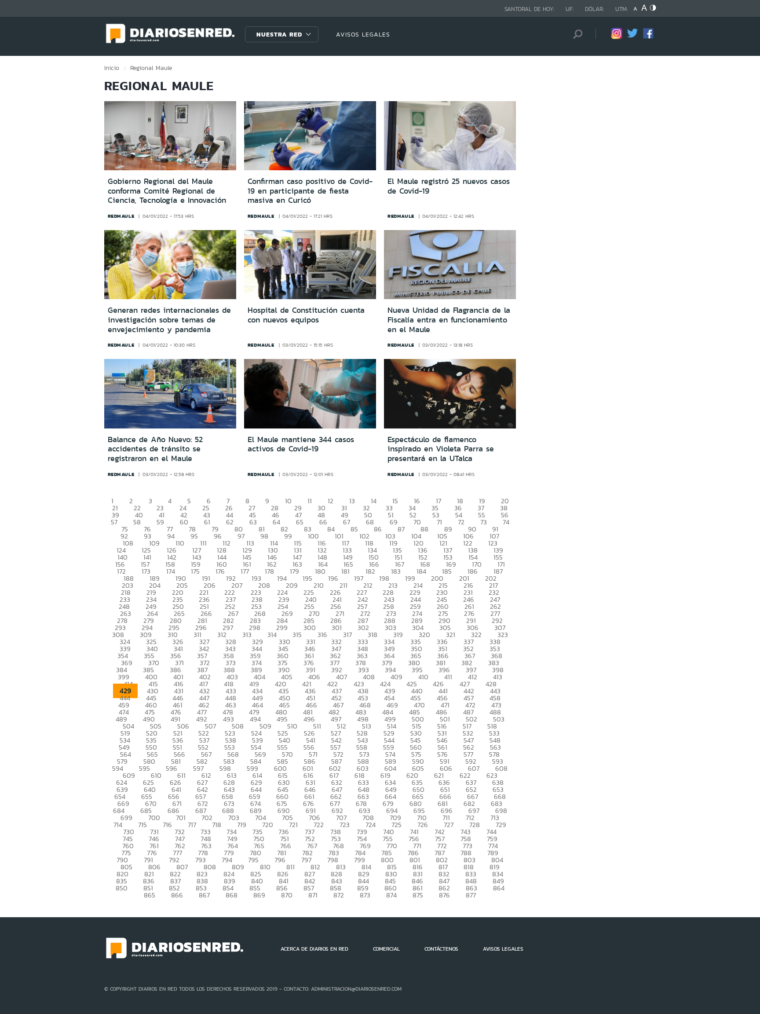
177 (245, 571)
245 (442, 599)
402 (205, 676)
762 (180, 845)
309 (146, 634)
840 (257, 881)
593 (497, 761)
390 (284, 669)
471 (445, 705)
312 (222, 634)
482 (334, 712)
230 (442, 592)
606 (446, 768)
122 (467, 543)
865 (149, 895)
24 (182, 507)
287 (363, 620)
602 (335, 768)
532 (468, 733)
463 (230, 705)
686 (173, 810)
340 (152, 648)
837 (175, 881)
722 (319, 824)
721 (293, 824)
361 (309, 655)
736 (283, 831)
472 (470, 705)
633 (363, 782)
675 (282, 803)
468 (365, 705)
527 (336, 733)
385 (148, 669)
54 (458, 515)
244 (415, 599)
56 (504, 515)
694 (392, 810)
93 (147, 536)
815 (392, 866)
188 (129, 578)
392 (336, 669)
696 (447, 810)
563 (495, 747)
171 (501, 564)
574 (390, 754)
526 (309, 733)
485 (414, 712)
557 (335, 747)
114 (274, 543)
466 (311, 705)
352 (468, 648)
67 (346, 522)
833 (470, 874)
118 (369, 543)
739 (362, 831)
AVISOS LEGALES (363, 34)
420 (280, 683)
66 (323, 522)
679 (388, 803)
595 (144, 768)
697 (473, 810)
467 (338, 705)
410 (423, 676)
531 (442, 733)
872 (338, 895)
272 (365, 613)
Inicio (111, 68)
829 (363, 874)
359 (255, 655)
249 (151, 606)
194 (282, 578)
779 (229, 852)
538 (230, 740)
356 (175, 655)
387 (202, 669)
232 (494, 592)
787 (440, 852)
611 (181, 775)
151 (398, 557)
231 (468, 592)
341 (178, 648)
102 (364, 536)
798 (332, 859)
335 (415, 641)
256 (335, 606)
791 (148, 859)
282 (228, 620)
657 (200, 796)
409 (396, 676)
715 (142, 824)
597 (198, 768)
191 (206, 578)
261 (469, 606)
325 (151, 641)
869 (259, 895)
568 (233, 754)
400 (151, 676)
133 (347, 550)
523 (230, 733)
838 (202, 881)
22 (137, 507)
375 (283, 662)
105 (442, 536)
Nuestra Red (279, 34)
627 (202, 782)
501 (445, 719)
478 (228, 712)
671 (177, 803)
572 (338, 754)
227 (362, 592)
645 (283, 789)
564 (125, 754)
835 (121, 881)
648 (363, 789)
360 (283, 655)
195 (307, 578)
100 (313, 536)
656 (173, 796)
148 (322, 557)
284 (282, 620)
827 (309, 874)
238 (257, 599)
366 (443, 655)
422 (332, 683)
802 (442, 859)
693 (364, 810)
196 (333, 578)
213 (393, 585)
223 (256, 592)
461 (178, 705)
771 (417, 845)
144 (222, 557)
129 (247, 550)
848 (471, 881)
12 (330, 500)
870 (286, 895)
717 (192, 824)
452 (336, 698)
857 (308, 888)
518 (492, 726)
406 (314, 676)
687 (200, 810)
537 (204, 740)
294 (147, 627)
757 (440, 838)
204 (155, 585)
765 (259, 845)
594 (117, 768)
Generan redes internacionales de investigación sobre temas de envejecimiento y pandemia (169, 319)
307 (499, 627)
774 (493, 845)
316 (322, 634)
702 (206, 817)
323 (502, 634)
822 (175, 874)
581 (176, 761)
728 (474, 824)
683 (496, 803)
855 (254, 888)
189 (155, 578)
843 (336, 881)
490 (149, 719)
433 (231, 691)
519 (125, 733)
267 (233, 613)
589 (390, 761)
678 (361, 803)
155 (498, 557)
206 (210, 585)
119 (393, 543)
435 (283, 691)
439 (389, 691)
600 (280, 768)
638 (498, 782)
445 (151, 698)
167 (399, 564)
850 (122, 888)
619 (385, 775)
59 (160, 522)
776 (152, 852)
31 (344, 507)
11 (309, 500)
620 (412, 775)
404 (259, 676)
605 (418, 768)
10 (288, 500)
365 (415, 655)
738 (335, 831)
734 (232, 831)
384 (121, 669)
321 (450, 634)
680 (415, 803)
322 (476, 634)
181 (345, 571)
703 (233, 817)
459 (123, 705)
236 (204, 599)
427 (465, 683)
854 (228, 888)
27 (251, 507)
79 (215, 529)
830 (391, 874)
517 (467, 726)
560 (416, 747)
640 (150, 789)
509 (265, 726)
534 (125, 740)
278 (122, 620)
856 (282, 888)
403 (232, 676)
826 (283, 874)
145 (247, 557)
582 (202, 761)
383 (493, 662)
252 (230, 606)
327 (204, 641)
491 (175, 719)
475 (150, 712)
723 (345, 824)
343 (230, 648)
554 (256, 747)
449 (257, 698)
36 (458, 507)
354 (122, 655)
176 (220, 571)
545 (415, 740)
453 (363, 698)
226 (335, 592)
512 (341, 726)
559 (388, 747)
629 (256, 782)
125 (146, 550)
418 (229, 683)
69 (394, 522)
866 (177, 895)
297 (228, 627)
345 (283, 648)
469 (392, 705)
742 (440, 831)
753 (336, 838)
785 (386, 852)
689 (256, 810)
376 (308, 662)
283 (255, 620)
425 (411, 683)
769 (365, 845)
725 (396, 824)
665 (418, 796)
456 (442, 698)
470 (419, 705)
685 (146, 810)
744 (491, 831)
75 (124, 529)
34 (412, 507)
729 (501, 824)
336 (442, 641)
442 (469, 691)
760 (128, 845)
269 (287, 613)
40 (139, 515)
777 (177, 852)
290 (444, 620)
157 (145, 564)
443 (495, 691)
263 (125, 613)
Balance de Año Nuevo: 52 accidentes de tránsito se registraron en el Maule (155, 449)
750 (258, 838)
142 (171, 557)
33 (389, 507)
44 (229, 515)
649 (391, 789)
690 (284, 810)
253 (256, 606)
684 (118, 810)
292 (497, 620)
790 (122, 859)
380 (414, 662)
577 (468, 754)
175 (195, 571)
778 (203, 852)
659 (254, 796)
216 (468, 585)
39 (115, 515)
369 (126, 662)
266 (206, 613)
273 (391, 613)
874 (391, 895)
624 (121, 782)
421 (306, 683)
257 (362, 606)
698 (501, 810)
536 (177, 740)
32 (366, 507)
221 (203, 592)
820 (122, 874)
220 (177, 592)
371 (179, 662)
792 (174, 859)
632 (336, 782)
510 (292, 726)
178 (269, 571)
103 (390, 536)
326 (177, 641)
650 (418, 789)
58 (137, 522)
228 (388, 592)
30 (321, 507)
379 (387, 662)
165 (348, 564)
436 (310, 691)
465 (284, 705)
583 (228, 761)
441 (443, 691)
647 (337, 789)
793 (200, 859)
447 (204, 698)
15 (395, 500)
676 (308, 803)
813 (341, 866)
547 (469, 740)
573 (364, 754)
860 (390, 888)
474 (124, 712)
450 (284, 698)
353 (495, 648)
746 (154, 838)
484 (387, 712)
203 (127, 585)
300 (309, 627)
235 (177, 599)
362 (335, 655)
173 (146, 571)
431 (178, 691)
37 (481, 507)
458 (495, 698)
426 (438, 683)
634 (390, 782)
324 (125, 641)
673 (229, 803)
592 (470, 761)
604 (390, 768)
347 (336, 648)
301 (337, 627)
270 (314, 613)
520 (151, 733)
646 (310, 789)
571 (313, 754)
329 (257, 641)
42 (183, 515)
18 (460, 500)
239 (283, 599)
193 (256, 578)
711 (446, 817)
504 (128, 726)
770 (392, 845)
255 (309, 606)
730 (128, 831)
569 (260, 754)
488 (495, 712)
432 (204, 691)
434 (257, 691)
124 (121, 550)
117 (345, 543)
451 (310, 698)
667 (472, 796)
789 (492, 852)
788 (465, 852)
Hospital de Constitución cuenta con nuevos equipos (306, 315)
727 (448, 824)
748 (206, 838)
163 (297, 564)
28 (274, 507)
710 (422, 817)
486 (441, 712)
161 (247, 564)
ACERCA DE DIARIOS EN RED (314, 949)
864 (498, 888)
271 (340, 613)
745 (128, 838)
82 (284, 529)
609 (129, 775)
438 (363, 691)
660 (282, 796)
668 (500, 796)
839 (229, 881)
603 (363, 768)
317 (347, 634)
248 (124, 606)
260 (443, 606)
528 (362, 733)
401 (178, 676)
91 (495, 529)
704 (260, 817)
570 (287, 754)
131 (298, 550)
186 (473, 571)
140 (122, 557)
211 (343, 585)
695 (419, 810)
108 (128, 543)
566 (179, 754)
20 (505, 500)
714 (117, 824)
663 (363, 796)
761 (154, 845)
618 (359, 775)
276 (469, 613)
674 (255, 803)
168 (425, 564)
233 (125, 599)
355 (149, 655)
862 (444, 888)
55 (481, 515)
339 (125, 648)
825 (255, 874)
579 (122, 761)
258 (388, 606)
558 (361, 747)
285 (308, 620)
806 (154, 866)
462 (203, 705)
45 (252, 515)
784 (360, 852)
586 (309, 761)
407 (341, 676)
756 (414, 838)
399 (123, 676)
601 (308, 768)
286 (336, 620)
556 (308, 747)
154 (473, 557)
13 (352, 500)
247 (495, 599)
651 (445, 789)
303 (390, 627)
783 (334, 852)
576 (442, 754)
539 (257, 740)
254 (283, 606)
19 (482, 500)
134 (372, 550)
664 (390, 796)
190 (180, 578)
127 (196, 550)
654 (119, 796)
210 (319, 585)
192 (231, 578)
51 (391, 515)
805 (126, 866)
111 (203, 543)
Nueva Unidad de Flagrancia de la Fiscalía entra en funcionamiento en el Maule (448, 319)
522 (203, 733)
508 (238, 726)
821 (149, 874)
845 (390, 881)
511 (317, 726)
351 (442, 648)
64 (276, 522)
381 (441, 662)
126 (171, 550)
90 (472, 529)
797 (306, 859)
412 (472, 676)
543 (363, 740)
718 (216, 824)
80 (238, 529)
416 (178, 683)
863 (471, 888)
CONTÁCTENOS (441, 949)
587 (336, 761)
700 (154, 817)
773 (467, 845)
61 (207, 522)
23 (160, 507)
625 (148, 782)
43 (206, 515)
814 (366, 866)
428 (491, 683)
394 (390, 669)
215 (443, 585)
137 (447, 550)
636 (444, 782)
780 (255, 852)
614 (257, 775)
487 (468, 712)
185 (447, 571)
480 (281, 712)
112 (226, 543)
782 (307, 852)
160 (221, 564)
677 (335, 803)
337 (469, 641)
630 (284, 782)
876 (444, 895)
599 (252, 768)
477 (202, 712)
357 (202, 655)
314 (272, 634)
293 (120, 627)
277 (495, 613)
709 (395, 817)
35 (434, 507)
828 (336, 874)
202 (491, 578)
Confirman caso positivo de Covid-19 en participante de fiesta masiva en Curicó (310, 191)
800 (387, 859)
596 (171, 768)
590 (418, 761)
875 (418, 895)
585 (282, 761)
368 (496, 655)
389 (256, 669)
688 (228, 810)
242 (363, 599)
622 (465, 775)
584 (255, 761)
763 (206, 845)
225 (308, 592)
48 (321, 515)
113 (250, 543)
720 (267, 824)
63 (253, 522)
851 (148, 888)
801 (414, 859)
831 (418, 874)
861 (418, 888)
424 (385, 683)
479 (254, 712)
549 (124, 747)
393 (363, 669)
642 (202, 789)
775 (126, 852)
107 (494, 536)
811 (290, 866)
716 (167, 824)
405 (286, 676)
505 (155, 726)
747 (180, 838)
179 (294, 571)
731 (154, 831)
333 (363, 641)
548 (495, 740)
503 (498, 719)
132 (322, 550)
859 (363, 888)
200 (437, 578)
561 (442, 747)
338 (495, 641)
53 (435, 515)
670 (151, 803)
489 (121, 719)
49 (344, 515)
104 (416, 536)
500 (418, 719)
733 (206, 831)
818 (469, 866)
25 (205, 507)
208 (264, 585)
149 (348, 557)
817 (443, 866)
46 (275, 515)
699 (126, 817)
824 (228, 874)
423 (359, 683)
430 (152, 691)
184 (421, 571)
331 (310, 641)
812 (315, 866)
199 (410, 578)
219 (151, 592)
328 (230, 641)
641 (176, 789)
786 (413, 852)
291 (471, 620)
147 (297, 557)
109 (154, 543)
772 (442, 845)
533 (494, 733)
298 (254, 627)
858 (335, 888)
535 (151, 740)
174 (170, 571)
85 (354, 529)
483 (360, 712)
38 (504, 507)
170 (477, 564)
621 (439, 775)
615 (283, 775)
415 (153, 683)
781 (281, 852)
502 (471, 719)
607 (473, 768)
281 (202, 620)
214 (418, 585)
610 (156, 775)
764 (232, 845)
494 (255, 719)
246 (468, 599)
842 (309, 881)
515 (416, 726)
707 (341, 817)
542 (336, 740)
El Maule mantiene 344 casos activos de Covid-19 (301, 444)
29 (298, 507)
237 (231, 599)
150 (374, 557)
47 (298, 515)
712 (470, 817)
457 (469, 698)
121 (443, 543)
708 (368, 817)
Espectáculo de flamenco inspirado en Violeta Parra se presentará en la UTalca (440, 449)
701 (181, 817)
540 (284, 740)
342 (204, 648)
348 (362, 648)
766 (285, 845)
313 (247, 634)
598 (225, 768)
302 (363, 627)
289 (417, 620)
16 (417, 500)
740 (388, 831)
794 (227, 859)
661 (309, 796)
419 (254, 683)
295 (173, 627)
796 (279, 859)
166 (374, 564)
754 (362, 838)
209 (292, 585)
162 (272, 564)
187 (498, 571)
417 (203, 683)
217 (493, 585)
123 (492, 543)
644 (256, 789)
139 (498, 550)
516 (442, 726)
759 (492, 838)
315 (297, 634)
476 (176, 712)
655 (146, 796)
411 (448, 676)
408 (369, 676)
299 (282, 627)
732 (180, 831)
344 (257, 648)
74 (506, 522)
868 (232, 895)
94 (171, 536)
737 (309, 831)
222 (229, 592)
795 (253, 859)
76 (147, 529)
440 (417, 691)
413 (497, 676)
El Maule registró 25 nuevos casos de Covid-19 (448, 186)
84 (331, 529)
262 (495, 606)
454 (389, 698)
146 (272, 557)
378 (360, 662)
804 (497, 859)
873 (365, 895)
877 (471, 895)
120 (418, 543)
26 (229, 507)
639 (122, 789)
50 (368, 515)
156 (120, 564)
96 (218, 536)
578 (494, 754)
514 (391, 726)
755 (388, 838)
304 (418, 627)
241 (337, 599)
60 (184, 522)
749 (232, 838)
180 (320, 571)
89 (448, 529)
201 (464, 578)
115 (298, 543)
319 (398, 634)
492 (201, 719)
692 (337, 810)
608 (501, 768)
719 (241, 824)
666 (445, 796)
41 (161, 515)
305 (445, 627)
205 (182, 585)
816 (418, 866)
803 (469, 859)
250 (178, 606)
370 (153, 662)
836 (148, 881)
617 (334, 775)
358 (228, 655)
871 (313, 895)
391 (310, 669)
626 (175, 782)
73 (483, 522)
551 (177, 747)
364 (389, 655)
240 (311, 599)
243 (389, 599)
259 (415, 606)
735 (257, 831)
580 (149, 761)
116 (322, 543)
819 (495, 866)
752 (310, 838)
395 (417, 669)
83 (307, 529)
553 (229, 747)
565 (152, 754)
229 (414, 592)
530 (416, 733)
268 (260, 613)
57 (114, 522)
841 (284, 881)
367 (469, 655)
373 (231, 662)
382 (466, 662)
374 (257, 662)
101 (339, 536)
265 (179, 613)
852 (174, 888)
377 (335, 662)
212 (368, 585)
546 (442, 740)
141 (147, 557)
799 (359, 859)
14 (373, 500)
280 (176, 620)
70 (417, 522)
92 (124, 536)
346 (309, 648)
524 (256, 733)
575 (416, 754)
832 (443, 874)
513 (366, 726)
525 (283, 733)
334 (389, 641)
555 (282, 747)
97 (241, 536)
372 (205, 662)
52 (413, 515)
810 (265, 866)
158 (170, 564)
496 (309, 719)
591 (444, 761)
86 (378, 529)
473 (496, 705)
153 (448, 557)
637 (471, 782)
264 (152, 613)
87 (401, 529)
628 (229, 782)
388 (229, 669)
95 (194, 536)
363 (362, 655)
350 (416, 648)
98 (264, 536)
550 (151, 747)
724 (370, 824)
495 (282, 719)
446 (177, 698)
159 (196, 564)
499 (390, 719)
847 (444, 881)
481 (308, 712)
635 (417, 782)
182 (370, 571)
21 (115, 507)
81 (262, 529)
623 (491, 775)
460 (151, 705)
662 (336, 796)
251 (204, 606)
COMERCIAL (386, 949)
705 (287, 817)
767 (312, 845)
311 (197, 634)
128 (222, 550)
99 (288, 536)
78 (192, 529)
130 (273, 550)
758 (465, 838)
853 (201, 888)
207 (236, 585)
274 (417, 613)
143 (196, 557)
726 (422, 824)
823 (202, 874)
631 (310, 782)
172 (121, 571)
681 (443, 803)
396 (444, 669)
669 (123, 803)
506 (183, 726)
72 (461, 522)
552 (203, 747)
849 (498, 881)
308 (118, 634)
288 (389, 620)
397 (471, 669)
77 (170, 529)
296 (201, 627)
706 (314, 817)
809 (238, 866)
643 (229, 789)
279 (148, 620)
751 (284, 838)
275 (443, 613)
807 (182, 866)
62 (230, 522)
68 (370, 522)
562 (468, 747)
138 (473, 550)
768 (338, 845)
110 (179, 543)
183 (396, 571)
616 (308, 775)
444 (125, 698)
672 (202, 803)
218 (126, 592)
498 (363, 719)
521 (178, 733)
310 (173, 634)
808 (210, 866)
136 (423, 550)
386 (175, 669)
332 (336, 641)
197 (358, 578)
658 (227, 796)
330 (284, 641)
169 (451, 564)
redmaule (121, 216)
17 (438, 500)
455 (415, 698)
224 (282, 592)
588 (363, 761)
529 (389, 733)
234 (151, 599)
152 (423, 557)
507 (210, 726)
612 (206, 775)
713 (494, 817)
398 (498, 669)
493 (228, 719)
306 (473, 627)
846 (417, 881)
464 (257, 705)
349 (389, 648)
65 (299, 522)
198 (384, 578)
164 (323, 564)
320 (424, 634)
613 (232, 775)
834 (497, 874)
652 (471, 789)
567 (206, 754)
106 (468, 536)
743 (465, 831)
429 (125, 691)
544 (389, 740)
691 (311, 810)
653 (498, 789)
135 (397, 550)
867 (204, 895)
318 (372, 634)
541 (310, 740)
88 (424, 529)
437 (337, 691)
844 (363, 881)
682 (469, 803)
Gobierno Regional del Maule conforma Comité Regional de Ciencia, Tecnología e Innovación (167, 191)
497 (336, 719)
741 (414, 831)
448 (230, 698)
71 (439, 522)
